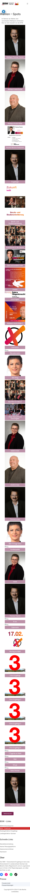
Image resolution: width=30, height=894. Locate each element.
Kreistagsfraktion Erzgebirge (8, 831)
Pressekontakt (6, 883)
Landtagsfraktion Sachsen (8, 833)
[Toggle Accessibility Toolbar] (4, 12)
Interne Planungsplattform (8, 846)
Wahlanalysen (8, 813)
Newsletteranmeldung (6, 844)
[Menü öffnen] (27, 4)
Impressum (3, 852)
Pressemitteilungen (7, 885)
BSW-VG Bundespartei (6, 826)
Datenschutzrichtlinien (6, 849)
